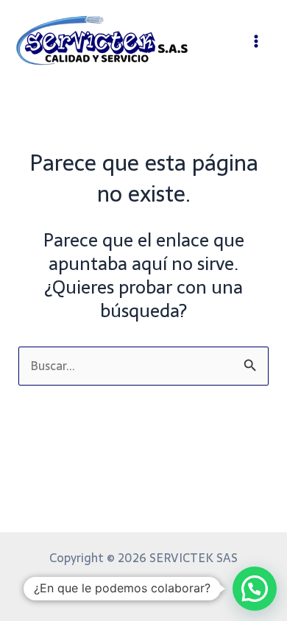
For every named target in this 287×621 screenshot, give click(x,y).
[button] (255, 589)
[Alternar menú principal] (255, 40)
